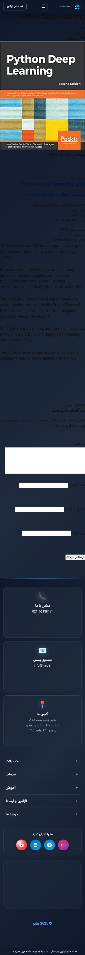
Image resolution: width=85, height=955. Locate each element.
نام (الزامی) (76, 485)
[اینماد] (65, 875)
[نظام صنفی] (42, 897)
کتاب (64, 205)
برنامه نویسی (51, 205)
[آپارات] (21, 845)
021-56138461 (42, 611)
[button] (72, 178)
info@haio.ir (42, 665)
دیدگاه (78, 444)
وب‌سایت (71, 405)
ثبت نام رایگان (15, 6)
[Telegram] (49, 845)
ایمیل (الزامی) (74, 509)
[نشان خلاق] (42, 875)
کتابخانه (79, 33)
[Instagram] (63, 845)
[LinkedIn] (35, 845)
